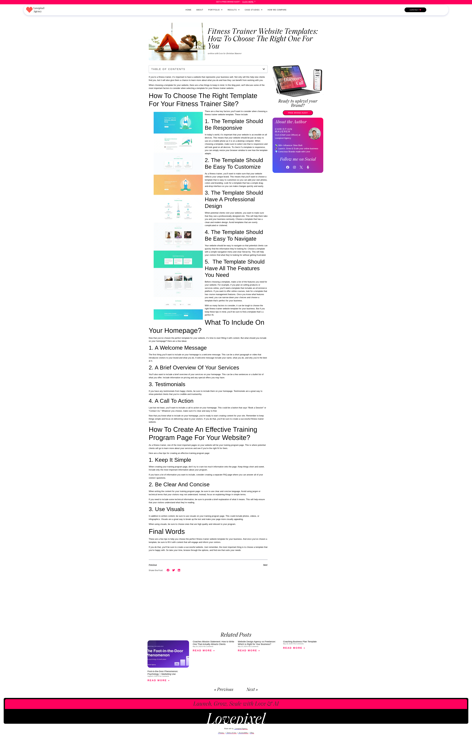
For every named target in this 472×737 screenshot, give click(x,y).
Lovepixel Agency (241, 729)
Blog (252, 733)
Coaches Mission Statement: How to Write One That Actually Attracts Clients (213, 643)
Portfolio (214, 10)
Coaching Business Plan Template (300, 641)
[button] (264, 69)
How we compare (277, 10)
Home (188, 10)
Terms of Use (231, 733)
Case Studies (252, 10)
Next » (252, 690)
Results (232, 10)
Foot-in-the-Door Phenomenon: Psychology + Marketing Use (163, 672)
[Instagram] (294, 167)
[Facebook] (288, 167)
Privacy (221, 733)
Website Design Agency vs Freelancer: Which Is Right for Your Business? (257, 643)
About (199, 10)
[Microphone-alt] (308, 167)
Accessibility (243, 733)
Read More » (159, 680)
